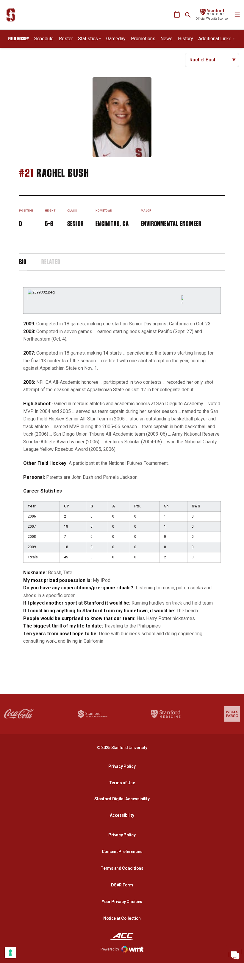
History (185, 38)
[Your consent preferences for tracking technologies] (10, 952)
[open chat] (235, 954)
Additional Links (215, 38)
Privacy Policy (123, 766)
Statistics (88, 38)
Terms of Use (122, 782)
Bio (23, 262)
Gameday (116, 38)
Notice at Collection (122, 918)
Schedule (44, 38)
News (166, 38)
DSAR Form (122, 885)
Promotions (143, 38)
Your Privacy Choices (122, 901)
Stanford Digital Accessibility (123, 798)
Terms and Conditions (122, 868)
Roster (66, 38)
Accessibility (123, 815)
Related (50, 262)
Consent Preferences (122, 851)
